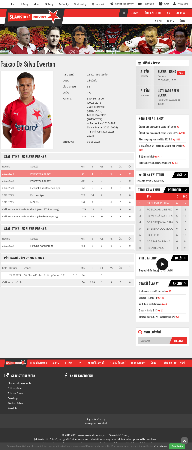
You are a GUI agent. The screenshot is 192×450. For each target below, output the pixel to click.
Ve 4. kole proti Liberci (150, 304)
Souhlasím (177, 446)
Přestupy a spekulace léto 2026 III (155, 139)
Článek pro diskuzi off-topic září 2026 (157, 126)
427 (162, 297)
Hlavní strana (38, 363)
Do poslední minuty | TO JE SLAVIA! (155, 270)
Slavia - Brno (167, 71)
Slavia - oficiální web (19, 383)
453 (176, 162)
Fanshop (13, 398)
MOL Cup (35, 202)
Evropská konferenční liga (45, 188)
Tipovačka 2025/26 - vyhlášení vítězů (157, 317)
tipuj (181, 73)
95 (169, 291)
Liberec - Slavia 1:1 (148, 297)
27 (161, 310)
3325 (177, 139)
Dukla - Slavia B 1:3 (148, 310)
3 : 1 (75, 275)
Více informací (161, 446)
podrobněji (175, 190)
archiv (177, 283)
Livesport (90, 423)
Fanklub (12, 408)
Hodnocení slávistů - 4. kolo (152, 291)
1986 (183, 133)
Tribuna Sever (16, 393)
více (179, 175)
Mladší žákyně (96, 363)
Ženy (153, 363)
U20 (80, 363)
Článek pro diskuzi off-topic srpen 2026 (158, 133)
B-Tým (145, 90)
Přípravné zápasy (40, 173)
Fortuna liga (37, 195)
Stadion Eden (15, 403)
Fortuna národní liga (41, 245)
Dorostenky (138, 363)
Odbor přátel (15, 388)
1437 (159, 156)
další (178, 258)
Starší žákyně (118, 363)
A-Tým (144, 71)
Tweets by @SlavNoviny (150, 180)
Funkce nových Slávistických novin (155, 163)
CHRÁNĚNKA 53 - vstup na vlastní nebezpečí (160, 146)
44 (165, 304)
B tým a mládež (146, 156)
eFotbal (102, 423)
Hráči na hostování (173, 363)
